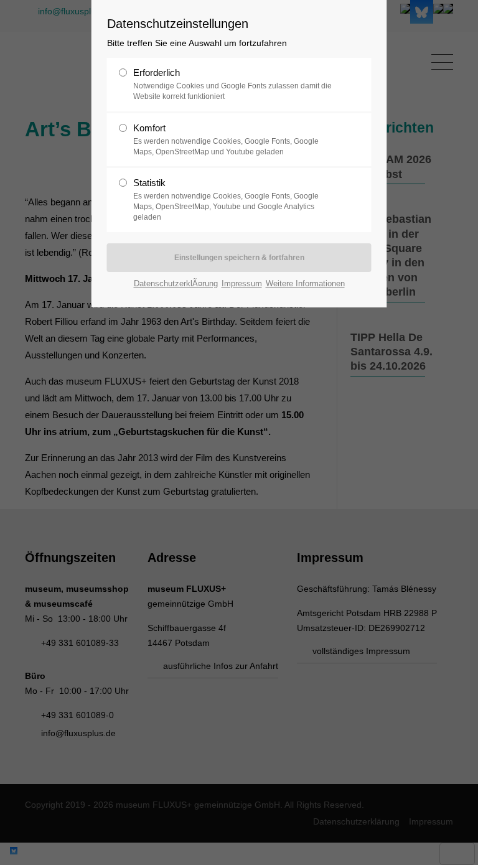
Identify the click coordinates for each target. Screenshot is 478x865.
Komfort (226, 139)
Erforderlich (232, 84)
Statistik (226, 199)
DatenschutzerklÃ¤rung (176, 283)
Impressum (242, 283)
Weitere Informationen (305, 283)
